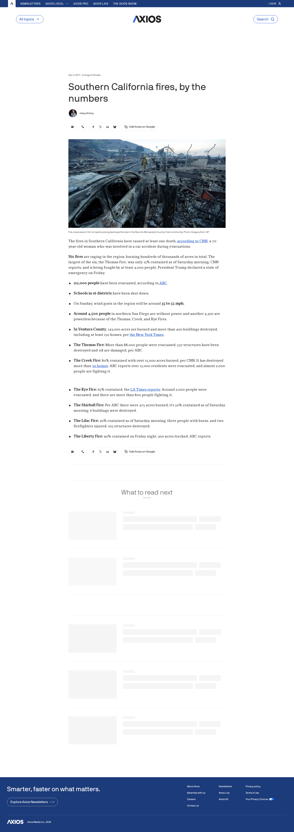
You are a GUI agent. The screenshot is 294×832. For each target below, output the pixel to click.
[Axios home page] (12, 3)
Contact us (193, 805)
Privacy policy (253, 786)
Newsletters (30, 3)
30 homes (100, 366)
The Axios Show (125, 3)
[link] (72, 127)
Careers (191, 799)
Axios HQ (223, 799)
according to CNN (192, 241)
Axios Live (100, 3)
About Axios (193, 786)
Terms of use (252, 793)
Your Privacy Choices (257, 799)
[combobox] (57, 3)
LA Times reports (145, 389)
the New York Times (147, 335)
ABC (163, 283)
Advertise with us (196, 793)
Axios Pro (80, 3)
